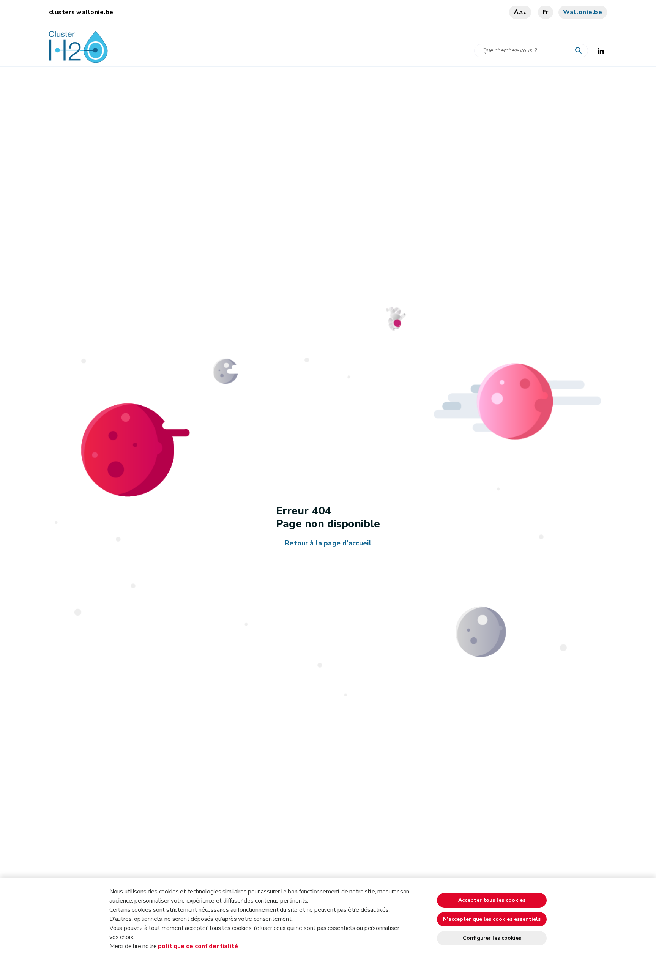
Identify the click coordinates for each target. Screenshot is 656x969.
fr (545, 12)
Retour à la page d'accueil (328, 543)
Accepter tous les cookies (491, 900)
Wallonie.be (582, 12)
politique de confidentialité (198, 946)
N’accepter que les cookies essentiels (492, 919)
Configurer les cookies (492, 938)
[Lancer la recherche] (580, 51)
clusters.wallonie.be (81, 12)
